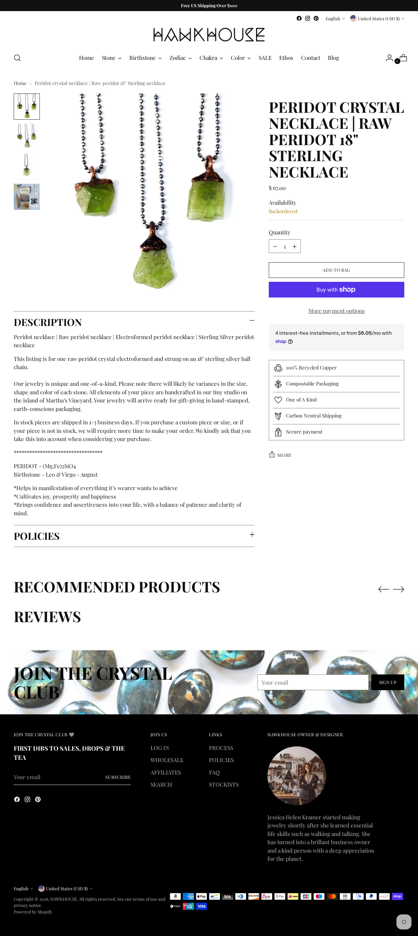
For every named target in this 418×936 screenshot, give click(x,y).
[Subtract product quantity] (275, 246)
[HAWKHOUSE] (209, 35)
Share (284, 454)
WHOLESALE (167, 759)
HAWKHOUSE (63, 899)
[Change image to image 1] (27, 107)
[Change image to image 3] (27, 167)
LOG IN (160, 747)
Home (20, 83)
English (333, 18)
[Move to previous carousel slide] (383, 589)
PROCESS (221, 747)
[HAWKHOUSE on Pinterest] (316, 18)
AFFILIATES (166, 772)
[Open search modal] (17, 57)
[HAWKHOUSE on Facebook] (299, 18)
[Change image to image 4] (27, 197)
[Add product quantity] (294, 246)
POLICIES (221, 759)
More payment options (336, 310)
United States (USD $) (379, 18)
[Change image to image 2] (27, 137)
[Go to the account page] (387, 57)
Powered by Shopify (33, 911)
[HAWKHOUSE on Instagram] (308, 18)
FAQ (214, 772)
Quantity (280, 232)
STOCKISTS (224, 784)
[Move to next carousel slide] (398, 589)
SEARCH (161, 784)
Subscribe (118, 777)
